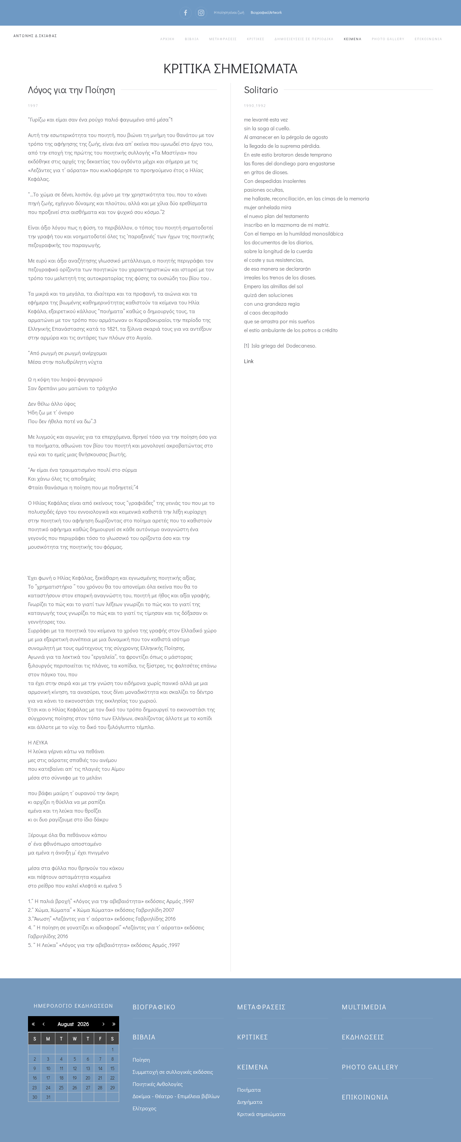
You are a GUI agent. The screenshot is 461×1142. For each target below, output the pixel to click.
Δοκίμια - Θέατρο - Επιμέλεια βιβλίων (176, 1095)
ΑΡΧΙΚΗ (167, 39)
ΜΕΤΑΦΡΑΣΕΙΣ (223, 39)
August (68, 1023)
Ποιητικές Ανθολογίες (158, 1083)
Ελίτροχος (144, 1108)
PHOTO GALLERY (388, 39)
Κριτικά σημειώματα (261, 1113)
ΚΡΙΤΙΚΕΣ (256, 39)
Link (248, 360)
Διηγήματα (250, 1101)
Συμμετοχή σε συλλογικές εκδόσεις (173, 1071)
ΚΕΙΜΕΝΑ (353, 39)
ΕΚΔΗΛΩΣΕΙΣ (363, 1036)
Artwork (276, 12)
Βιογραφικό (260, 12)
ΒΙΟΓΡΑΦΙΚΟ (154, 1006)
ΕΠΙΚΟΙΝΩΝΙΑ (428, 39)
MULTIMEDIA (364, 1006)
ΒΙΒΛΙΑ (192, 39)
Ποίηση (141, 1059)
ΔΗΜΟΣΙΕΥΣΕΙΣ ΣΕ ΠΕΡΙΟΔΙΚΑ (304, 39)
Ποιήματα (249, 1089)
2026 (83, 1023)
